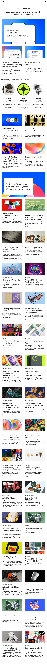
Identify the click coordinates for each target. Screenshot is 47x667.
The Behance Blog (23, 8)
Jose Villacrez (23, 99)
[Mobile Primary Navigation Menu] (1, 1)
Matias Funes (38, 99)
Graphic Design (8, 101)
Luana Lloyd (8, 99)
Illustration (23, 101)
